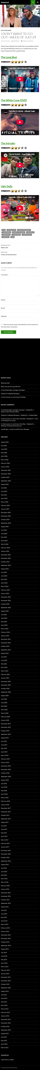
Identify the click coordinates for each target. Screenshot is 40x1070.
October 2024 (5, 519)
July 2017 (4, 826)
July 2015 (4, 910)
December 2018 (6, 766)
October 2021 (5, 646)
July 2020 (4, 699)
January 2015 (5, 931)
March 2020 (4, 713)
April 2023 (4, 583)
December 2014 (6, 935)
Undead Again (33, 415)
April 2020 (4, 709)
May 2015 (4, 917)
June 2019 (4, 745)
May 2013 (4, 1002)
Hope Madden (6, 232)
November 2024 (6, 516)
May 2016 (4, 875)
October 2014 (5, 942)
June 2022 (4, 618)
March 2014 (4, 966)
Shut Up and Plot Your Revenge (19, 429)
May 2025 (4, 495)
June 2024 (4, 533)
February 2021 (5, 674)
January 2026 (5, 467)
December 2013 (6, 977)
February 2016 (5, 885)
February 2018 (5, 801)
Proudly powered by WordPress (9, 1067)
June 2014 (4, 956)
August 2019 (5, 738)
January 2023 (5, 593)
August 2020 (5, 695)
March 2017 (4, 840)
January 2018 (5, 804)
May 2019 (4, 748)
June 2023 (4, 576)
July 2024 (4, 530)
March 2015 (4, 924)
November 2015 (6, 896)
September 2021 (6, 650)
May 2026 (4, 452)
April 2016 (4, 878)
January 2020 (5, 720)
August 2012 (5, 1033)
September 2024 (6, 523)
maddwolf (16, 41)
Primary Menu (37, 2)
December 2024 (6, 512)
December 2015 (6, 892)
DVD (4, 230)
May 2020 (4, 706)
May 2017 (4, 833)
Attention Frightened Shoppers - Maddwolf (14, 415)
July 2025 (4, 488)
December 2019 (6, 724)
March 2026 (4, 459)
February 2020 (5, 716)
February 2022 (5, 632)
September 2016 (6, 861)
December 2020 (6, 681)
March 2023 (4, 586)
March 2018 (4, 797)
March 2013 (4, 1009)
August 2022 (5, 611)
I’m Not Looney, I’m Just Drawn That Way (13, 397)
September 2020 (6, 692)
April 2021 (4, 667)
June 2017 (4, 829)
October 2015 (5, 900)
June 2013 (4, 998)
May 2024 (4, 537)
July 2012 (4, 1037)
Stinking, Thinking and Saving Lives (11, 426)
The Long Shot (9, 57)
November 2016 (6, 854)
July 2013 (4, 995)
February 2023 (5, 590)
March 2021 (4, 671)
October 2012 (5, 1026)
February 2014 (5, 970)
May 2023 (4, 579)
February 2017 (5, 843)
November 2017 (6, 812)
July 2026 (4, 445)
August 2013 (5, 991)
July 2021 (4, 657)
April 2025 (4, 498)
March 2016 (4, 882)
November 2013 (6, 981)
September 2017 (6, 819)
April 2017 (4, 836)
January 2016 (5, 889)
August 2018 (5, 780)
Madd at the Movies (18, 232)
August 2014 (5, 949)
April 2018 (4, 794)
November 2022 (6, 600)
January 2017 (5, 847)
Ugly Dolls (6, 186)
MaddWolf (30, 232)
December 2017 (6, 808)
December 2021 (6, 639)
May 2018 (4, 790)
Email (3, 308)
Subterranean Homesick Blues (10, 411)
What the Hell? (5, 383)
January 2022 (5, 636)
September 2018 (6, 776)
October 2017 (5, 815)
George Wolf (11, 230)
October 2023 (5, 562)
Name (3, 300)
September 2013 (6, 988)
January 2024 (5, 551)
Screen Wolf (6, 234)
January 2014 (5, 973)
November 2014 (6, 938)
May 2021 (4, 664)
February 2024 (5, 547)
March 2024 (4, 544)
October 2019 (5, 731)
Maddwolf (5, 2)
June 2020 (4, 702)
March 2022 (4, 628)
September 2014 (6, 945)
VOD (12, 237)
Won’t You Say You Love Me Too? (11, 386)
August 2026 (5, 442)
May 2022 (4, 621)
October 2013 (5, 984)
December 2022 (6, 597)
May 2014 (4, 959)
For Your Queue (6, 30)
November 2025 (6, 474)
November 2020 (6, 685)
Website (4, 316)
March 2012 (4, 1047)
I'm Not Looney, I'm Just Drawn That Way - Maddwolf (17, 419)
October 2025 (5, 477)
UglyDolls (6, 237)
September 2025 (6, 481)
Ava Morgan (4, 429)
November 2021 (6, 643)
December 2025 (6, 470)
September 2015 (6, 903)
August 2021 (5, 653)
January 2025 (5, 509)
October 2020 (5, 688)
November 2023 (6, 558)
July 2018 (4, 783)
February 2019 (5, 759)
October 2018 (5, 773)
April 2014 (4, 963)
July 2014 (4, 952)
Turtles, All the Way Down (9, 253)
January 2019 (5, 762)
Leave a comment (28, 41)
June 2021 (4, 660)
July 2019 (4, 741)
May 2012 (4, 1040)
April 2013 (4, 1005)
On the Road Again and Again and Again (13, 390)
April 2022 (4, 625)
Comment (5, 275)
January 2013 (5, 1016)
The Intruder (8, 143)
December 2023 (6, 555)
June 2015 (4, 914)
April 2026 (4, 456)
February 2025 (5, 505)
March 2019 (4, 755)
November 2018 (6, 769)
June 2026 (4, 449)
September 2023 (6, 565)
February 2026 (5, 463)
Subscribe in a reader (7, 1059)
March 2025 (4, 502)
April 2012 (4, 1044)
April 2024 (4, 540)
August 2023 (5, 569)
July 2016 (4, 868)
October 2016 (5, 857)
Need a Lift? (5, 246)
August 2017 (5, 822)
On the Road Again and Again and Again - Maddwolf (16, 410)
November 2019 (6, 727)
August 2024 (5, 526)
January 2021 (5, 678)
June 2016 (4, 871)
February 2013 (5, 1012)
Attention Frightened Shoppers (10, 393)
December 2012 (6, 1019)
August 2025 (5, 484)
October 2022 (5, 604)
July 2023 (4, 572)
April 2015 (4, 921)
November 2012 (6, 1023)
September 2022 (6, 607)
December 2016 (6, 850)
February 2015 (5, 928)
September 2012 (6, 1030)
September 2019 (6, 734)
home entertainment (24, 230)
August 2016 (5, 864)
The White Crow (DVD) (14, 100)
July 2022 (4, 614)
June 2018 (4, 787)
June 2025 (4, 491)
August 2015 (5, 907)
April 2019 (4, 752)
